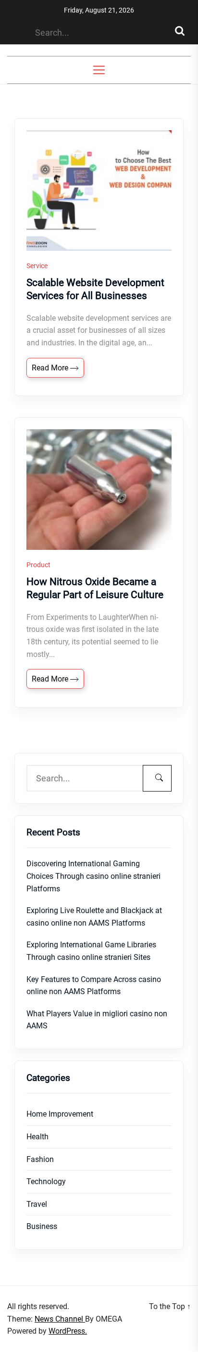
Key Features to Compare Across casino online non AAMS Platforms (93, 986)
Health (37, 1136)
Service (37, 266)
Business (41, 1226)
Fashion (40, 1159)
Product (38, 565)
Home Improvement (59, 1114)
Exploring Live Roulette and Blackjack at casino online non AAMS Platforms (94, 917)
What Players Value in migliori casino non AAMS (96, 1020)
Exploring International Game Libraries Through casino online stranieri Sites (91, 951)
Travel (36, 1204)
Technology (46, 1181)
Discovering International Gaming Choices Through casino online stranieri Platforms (93, 876)
